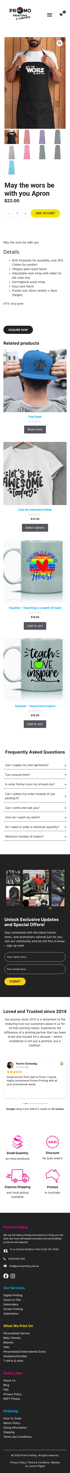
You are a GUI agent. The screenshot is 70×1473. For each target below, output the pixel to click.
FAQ (5, 1389)
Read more (35, 429)
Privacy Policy (12, 1394)
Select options (35, 527)
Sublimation (11, 1313)
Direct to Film (12, 1299)
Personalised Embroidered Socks (24, 1351)
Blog (6, 1385)
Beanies (8, 1342)
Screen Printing (13, 1309)
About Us (9, 1380)
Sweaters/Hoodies (15, 1356)
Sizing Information (15, 1427)
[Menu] (50, 15)
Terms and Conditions (17, 1436)
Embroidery (10, 1304)
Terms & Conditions (39, 1462)
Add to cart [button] (35, 626)
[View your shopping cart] (61, 14)
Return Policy (11, 1423)
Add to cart (45, 213)
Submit (15, 981)
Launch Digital (37, 1466)
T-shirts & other (13, 1360)
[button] (60, 43)
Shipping (9, 1432)
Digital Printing (12, 1295)
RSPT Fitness (11, 1398)
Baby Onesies (12, 1337)
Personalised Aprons (16, 1333)
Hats (6, 1347)
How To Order (12, 1418)
